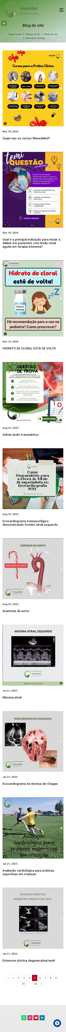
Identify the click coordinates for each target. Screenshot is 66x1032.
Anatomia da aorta (16, 611)
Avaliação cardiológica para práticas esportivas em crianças (28, 872)
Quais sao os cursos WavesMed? (26, 138)
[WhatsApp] (23, 1017)
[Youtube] (36, 1017)
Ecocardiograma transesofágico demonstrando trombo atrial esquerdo (30, 523)
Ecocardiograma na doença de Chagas (30, 784)
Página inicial (14, 34)
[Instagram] (29, 1017)
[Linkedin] (42, 1017)
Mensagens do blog (35, 38)
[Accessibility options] (57, 1023)
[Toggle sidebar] (4, 23)
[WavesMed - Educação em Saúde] (21, 9)
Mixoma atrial (12, 697)
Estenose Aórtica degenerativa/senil (29, 960)
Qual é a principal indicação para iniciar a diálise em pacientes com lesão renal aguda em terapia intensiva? (31, 243)
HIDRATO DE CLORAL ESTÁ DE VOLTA (29, 348)
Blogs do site (51, 34)
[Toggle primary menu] (61, 9)
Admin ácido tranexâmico (21, 435)
